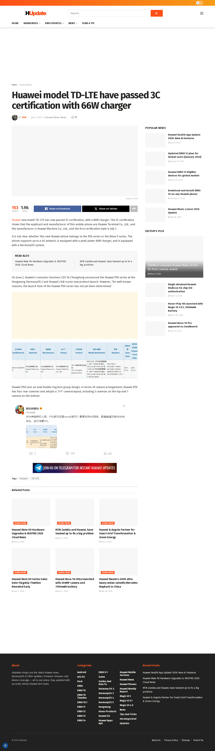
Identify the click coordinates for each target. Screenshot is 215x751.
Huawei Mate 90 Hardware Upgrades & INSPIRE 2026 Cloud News (28, 533)
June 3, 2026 (62, 538)
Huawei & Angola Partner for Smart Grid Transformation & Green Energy (117, 533)
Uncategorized (128, 718)
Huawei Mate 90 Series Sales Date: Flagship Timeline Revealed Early (29, 582)
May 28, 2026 (106, 591)
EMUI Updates (53, 23)
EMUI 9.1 (103, 672)
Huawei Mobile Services (128, 674)
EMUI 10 (81, 690)
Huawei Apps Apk (106, 722)
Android (81, 672)
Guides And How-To (105, 683)
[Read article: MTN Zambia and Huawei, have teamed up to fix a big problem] (74, 512)
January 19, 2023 (176, 161)
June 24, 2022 (175, 331)
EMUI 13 (81, 716)
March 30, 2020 (176, 315)
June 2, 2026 (106, 542)
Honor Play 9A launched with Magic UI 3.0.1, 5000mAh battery (185, 307)
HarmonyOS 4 (106, 697)
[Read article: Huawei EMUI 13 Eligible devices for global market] (155, 177)
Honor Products (107, 711)
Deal (79, 681)
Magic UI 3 (125, 696)
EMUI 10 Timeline (82, 696)
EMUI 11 (81, 706)
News (72, 23)
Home (15, 23)
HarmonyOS (31, 23)
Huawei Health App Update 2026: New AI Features (169, 672)
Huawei (16, 220)
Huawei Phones (128, 684)
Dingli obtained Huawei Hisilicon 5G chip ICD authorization (182, 288)
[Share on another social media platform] (134, 209)
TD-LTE (35, 478)
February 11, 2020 (177, 198)
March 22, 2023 (176, 180)
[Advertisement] (107, 56)
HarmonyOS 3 (106, 693)
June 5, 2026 (18, 542)
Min (24, 117)
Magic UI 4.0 (126, 705)
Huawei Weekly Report (128, 690)
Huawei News (26, 85)
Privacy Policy (171, 740)
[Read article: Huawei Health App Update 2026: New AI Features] (155, 140)
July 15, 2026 (174, 143)
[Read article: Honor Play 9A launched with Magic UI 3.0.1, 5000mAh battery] (155, 309)
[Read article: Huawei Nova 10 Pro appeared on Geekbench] (155, 328)
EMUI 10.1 (82, 702)
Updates (124, 723)
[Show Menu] (201, 13)
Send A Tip (88, 23)
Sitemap (186, 740)
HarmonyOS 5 (106, 702)
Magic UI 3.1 (126, 700)
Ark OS (81, 676)
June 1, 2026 (62, 591)
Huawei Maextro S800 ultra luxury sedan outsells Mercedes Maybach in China (118, 582)
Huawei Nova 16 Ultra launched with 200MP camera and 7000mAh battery (74, 582)
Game (102, 676)
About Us (156, 740)
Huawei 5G (104, 716)
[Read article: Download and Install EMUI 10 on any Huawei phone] (155, 196)
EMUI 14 (81, 720)
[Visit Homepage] (35, 13)
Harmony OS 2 (106, 688)
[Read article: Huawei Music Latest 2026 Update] (155, 214)
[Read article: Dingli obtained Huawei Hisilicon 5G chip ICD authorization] (155, 290)
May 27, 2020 (155, 274)
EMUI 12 (81, 711)
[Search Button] (157, 13)
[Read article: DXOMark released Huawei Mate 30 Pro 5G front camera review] (174, 257)
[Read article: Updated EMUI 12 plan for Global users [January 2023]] (155, 159)
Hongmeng (105, 706)
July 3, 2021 (36, 117)
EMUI (80, 685)
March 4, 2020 (175, 296)
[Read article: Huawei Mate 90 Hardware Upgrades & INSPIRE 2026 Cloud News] (31, 512)
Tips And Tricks (128, 714)
